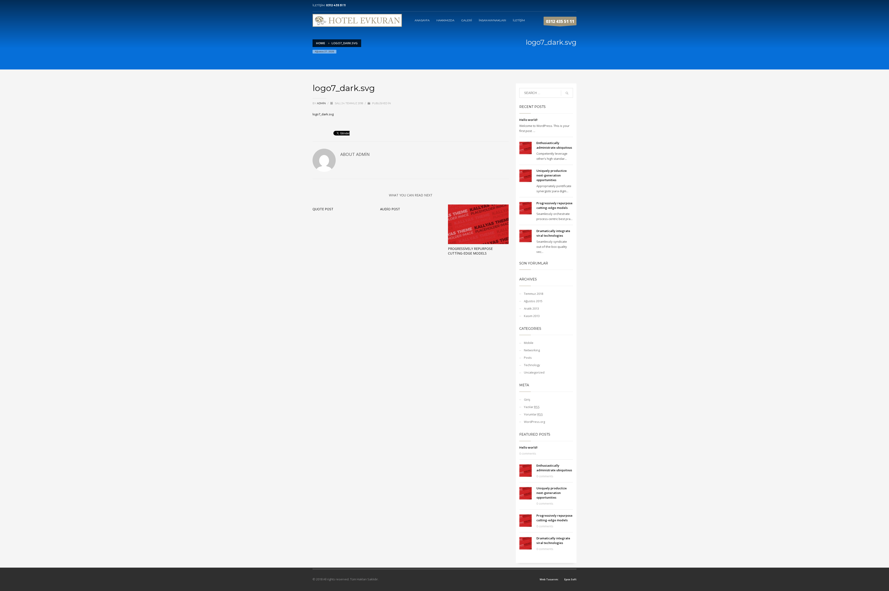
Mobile (528, 343)
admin (321, 103)
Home (320, 43)
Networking (532, 350)
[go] (567, 93)
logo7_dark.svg (323, 114)
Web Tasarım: (549, 579)
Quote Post (323, 209)
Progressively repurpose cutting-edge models (470, 250)
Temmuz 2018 (533, 294)
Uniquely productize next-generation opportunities (551, 175)
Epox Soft (570, 579)
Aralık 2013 (531, 308)
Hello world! (528, 120)
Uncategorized (534, 372)
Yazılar (532, 407)
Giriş (527, 399)
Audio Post (390, 209)
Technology (532, 365)
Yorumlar (533, 414)
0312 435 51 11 (336, 5)
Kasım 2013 (532, 316)
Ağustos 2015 (533, 301)
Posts (528, 357)
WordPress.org (534, 422)
